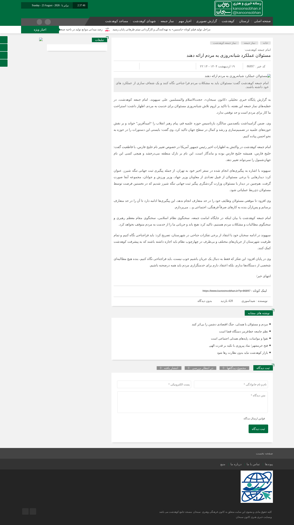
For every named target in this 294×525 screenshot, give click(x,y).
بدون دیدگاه (205, 301)
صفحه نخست (264, 453)
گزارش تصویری (206, 21)
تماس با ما (253, 464)
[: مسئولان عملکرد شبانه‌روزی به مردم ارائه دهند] (122, 66)
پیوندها (269, 464)
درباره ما (236, 464)
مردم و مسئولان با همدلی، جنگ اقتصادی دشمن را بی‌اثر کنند (230, 324)
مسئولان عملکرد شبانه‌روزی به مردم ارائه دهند (229, 55)
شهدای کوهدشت (144, 21)
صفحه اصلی (262, 21)
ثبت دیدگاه (258, 429)
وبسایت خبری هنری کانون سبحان (254, 517)
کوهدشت (228, 21)
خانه (265, 43)
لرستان (244, 21)
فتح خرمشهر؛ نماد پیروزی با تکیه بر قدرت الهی (238, 345)
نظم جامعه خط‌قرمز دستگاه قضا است (243, 331)
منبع (222, 464)
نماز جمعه (167, 21)
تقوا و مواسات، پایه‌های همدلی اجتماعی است (239, 338)
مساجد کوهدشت (116, 21)
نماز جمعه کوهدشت (224, 43)
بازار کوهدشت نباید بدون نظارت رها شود (242, 352)
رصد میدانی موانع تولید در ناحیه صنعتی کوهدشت (85, 29)
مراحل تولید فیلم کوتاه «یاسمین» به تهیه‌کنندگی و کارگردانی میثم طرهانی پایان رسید (172, 29)
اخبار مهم (185, 21)
